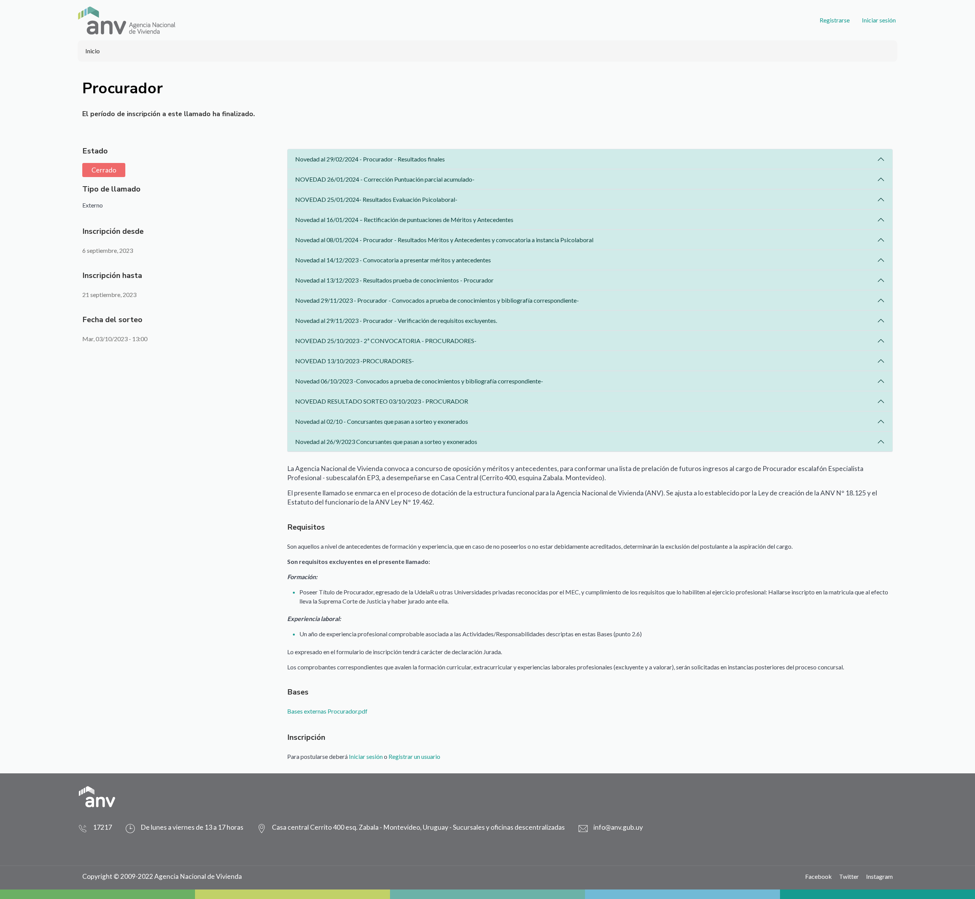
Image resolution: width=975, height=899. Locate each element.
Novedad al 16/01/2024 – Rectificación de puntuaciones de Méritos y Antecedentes (404, 219)
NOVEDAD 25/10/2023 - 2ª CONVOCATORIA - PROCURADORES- (385, 340)
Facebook (818, 876)
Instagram (879, 876)
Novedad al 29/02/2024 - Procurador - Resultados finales (370, 159)
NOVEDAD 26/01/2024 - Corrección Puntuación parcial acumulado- (385, 179)
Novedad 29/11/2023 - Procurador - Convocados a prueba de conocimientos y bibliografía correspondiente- (437, 300)
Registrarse (835, 20)
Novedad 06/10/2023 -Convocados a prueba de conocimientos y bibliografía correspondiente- (419, 381)
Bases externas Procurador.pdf (327, 711)
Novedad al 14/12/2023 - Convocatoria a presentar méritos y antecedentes (393, 259)
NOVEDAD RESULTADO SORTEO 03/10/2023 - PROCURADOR (381, 401)
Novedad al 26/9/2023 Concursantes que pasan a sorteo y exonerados (386, 441)
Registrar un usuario (414, 756)
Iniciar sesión (879, 20)
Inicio (92, 50)
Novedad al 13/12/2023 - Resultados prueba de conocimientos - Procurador (394, 280)
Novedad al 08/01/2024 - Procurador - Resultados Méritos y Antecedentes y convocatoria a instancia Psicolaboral (444, 239)
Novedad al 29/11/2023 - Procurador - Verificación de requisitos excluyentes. (396, 320)
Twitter (849, 876)
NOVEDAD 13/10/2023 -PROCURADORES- (354, 360)
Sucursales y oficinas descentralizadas (509, 827)
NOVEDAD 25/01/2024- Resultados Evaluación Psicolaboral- (376, 199)
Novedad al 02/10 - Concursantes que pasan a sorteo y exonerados (381, 421)
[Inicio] (126, 20)
